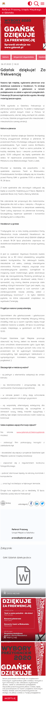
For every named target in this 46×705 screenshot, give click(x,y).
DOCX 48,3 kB (13, 593)
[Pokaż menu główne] (42, 3)
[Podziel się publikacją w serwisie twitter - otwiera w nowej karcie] (42, 503)
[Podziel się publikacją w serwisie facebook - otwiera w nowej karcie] (31, 503)
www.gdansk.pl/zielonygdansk (31, 432)
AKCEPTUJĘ (10, 698)
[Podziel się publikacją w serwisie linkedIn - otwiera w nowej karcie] (36, 503)
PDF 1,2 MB (12, 637)
